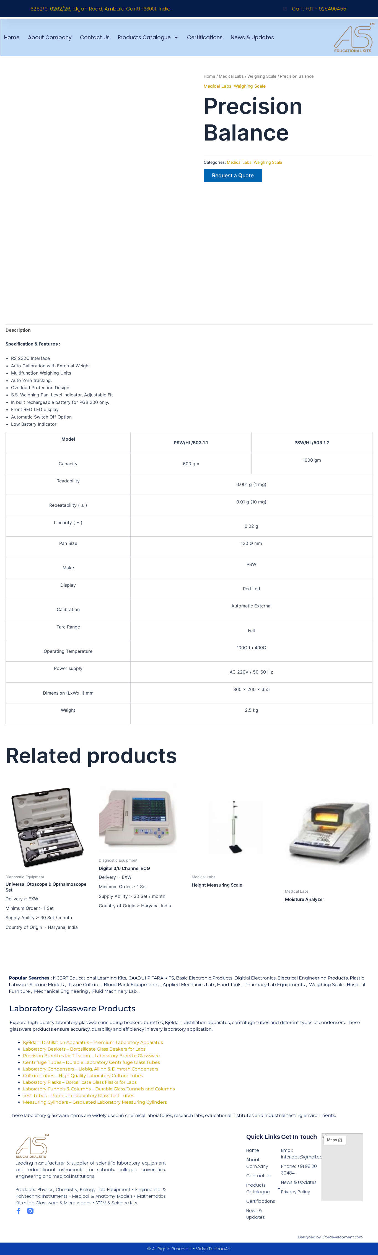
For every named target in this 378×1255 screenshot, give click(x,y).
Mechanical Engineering (61, 991)
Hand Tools (229, 984)
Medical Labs (231, 76)
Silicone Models (47, 984)
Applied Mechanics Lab (188, 984)
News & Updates (252, 37)
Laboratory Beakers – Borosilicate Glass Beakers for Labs (84, 1049)
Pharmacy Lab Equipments (274, 984)
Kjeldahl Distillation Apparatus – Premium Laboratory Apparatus (93, 1042)
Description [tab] (18, 330)
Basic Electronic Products (204, 978)
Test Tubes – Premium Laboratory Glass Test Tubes (78, 1095)
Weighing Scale (261, 76)
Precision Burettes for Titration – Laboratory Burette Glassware (91, 1055)
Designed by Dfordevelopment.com (330, 1237)
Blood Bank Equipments (131, 984)
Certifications (204, 37)
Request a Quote (233, 175)
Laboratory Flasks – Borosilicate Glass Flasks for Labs (80, 1082)
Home (12, 37)
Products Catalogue (144, 37)
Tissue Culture (84, 984)
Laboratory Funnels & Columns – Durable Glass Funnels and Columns (99, 1089)
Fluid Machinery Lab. (115, 991)
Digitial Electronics (255, 978)
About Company (50, 37)
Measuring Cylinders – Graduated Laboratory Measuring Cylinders (95, 1102)
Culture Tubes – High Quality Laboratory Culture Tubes (83, 1075)
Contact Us (95, 37)
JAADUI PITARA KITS (151, 978)
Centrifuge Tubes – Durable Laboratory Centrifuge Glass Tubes (91, 1062)
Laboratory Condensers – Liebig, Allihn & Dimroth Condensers (90, 1069)
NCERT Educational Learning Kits (89, 978)
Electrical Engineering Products (313, 978)
